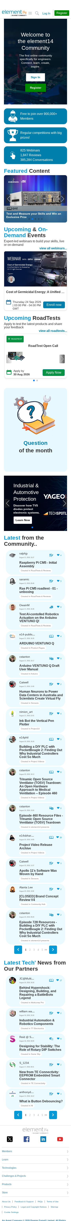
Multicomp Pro (37, 1002)
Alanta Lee (26, 887)
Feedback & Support (24, 1201)
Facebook (26, 1139)
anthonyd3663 (28, 1092)
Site (30, 13)
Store (5, 1192)
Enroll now (54, 304)
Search (37, 13)
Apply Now (53, 372)
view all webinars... (53, 248)
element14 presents (40, 827)
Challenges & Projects (14, 1176)
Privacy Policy (10, 1207)
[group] (35, 199)
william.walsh (27, 1011)
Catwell (23, 682)
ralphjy (23, 553)
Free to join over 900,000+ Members (38, 116)
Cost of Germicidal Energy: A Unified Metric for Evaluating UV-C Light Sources (35, 292)
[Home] (14, 13)
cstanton (24, 656)
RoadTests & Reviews (41, 570)
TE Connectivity (38, 1083)
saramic (24, 579)
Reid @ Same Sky (30, 1037)
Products (6, 1184)
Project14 (35, 729)
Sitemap (54, 1207)
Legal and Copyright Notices (34, 1207)
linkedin (43, 1139)
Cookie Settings (11, 1212)
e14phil (23, 737)
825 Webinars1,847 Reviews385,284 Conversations (36, 155)
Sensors (34, 703)
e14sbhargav (27, 835)
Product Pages (38, 648)
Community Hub (38, 904)
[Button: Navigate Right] (53, 950)
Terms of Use (53, 1201)
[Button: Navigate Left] (18, 950)
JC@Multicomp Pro (31, 978)
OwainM (24, 605)
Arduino (34, 674)
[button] (8, 198)
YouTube (60, 1139)
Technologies (9, 1168)
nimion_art (26, 711)
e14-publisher (27, 634)
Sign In (35, 77)
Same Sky (35, 1054)
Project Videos (37, 761)
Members (7, 1151)
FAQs (40, 1201)
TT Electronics (37, 1028)
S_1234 (24, 1062)
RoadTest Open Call (43, 346)
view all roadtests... (53, 330)
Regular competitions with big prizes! (41, 135)
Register (35, 87)
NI (32, 1106)
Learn (5, 1159)
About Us (6, 1201)
